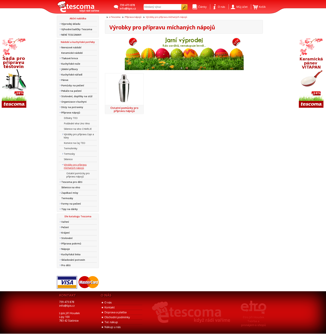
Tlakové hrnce (69, 58)
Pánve (64, 80)
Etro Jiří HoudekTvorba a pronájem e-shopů (253, 321)
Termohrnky (70, 148)
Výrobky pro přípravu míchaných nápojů (75, 166)
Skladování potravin (73, 259)
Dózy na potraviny (72, 107)
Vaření (65, 221)
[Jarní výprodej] (184, 53)
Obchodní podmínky (117, 317)
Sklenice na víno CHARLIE (78, 128)
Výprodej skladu (70, 23)
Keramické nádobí (72, 52)
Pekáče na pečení (71, 90)
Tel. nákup (111, 322)
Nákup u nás (112, 327)
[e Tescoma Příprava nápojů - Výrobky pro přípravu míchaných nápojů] (78, 7)
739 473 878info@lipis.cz (128, 6)
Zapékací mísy (69, 192)
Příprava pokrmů (71, 243)
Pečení (65, 227)
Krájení (65, 232)
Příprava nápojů (70, 112)
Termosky (69, 153)
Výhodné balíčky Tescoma (76, 29)
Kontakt (109, 307)
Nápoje (65, 249)
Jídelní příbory (69, 69)
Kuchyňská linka (70, 254)
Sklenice (68, 159)
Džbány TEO (71, 118)
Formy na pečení (71, 203)
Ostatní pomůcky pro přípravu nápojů (78, 175)
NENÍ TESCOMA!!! (71, 34)
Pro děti (66, 265)
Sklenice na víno (70, 187)
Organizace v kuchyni (74, 101)
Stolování (67, 238)
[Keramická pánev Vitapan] (311, 73)
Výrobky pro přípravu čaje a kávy (79, 136)
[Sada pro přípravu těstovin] (14, 73)
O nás (108, 302)
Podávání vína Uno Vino (77, 123)
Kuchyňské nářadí (71, 74)
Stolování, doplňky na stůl (76, 96)
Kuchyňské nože (70, 63)
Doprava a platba (115, 312)
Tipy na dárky (69, 209)
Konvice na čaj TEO (74, 143)
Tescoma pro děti (71, 182)
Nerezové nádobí (71, 47)
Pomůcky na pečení (72, 85)
